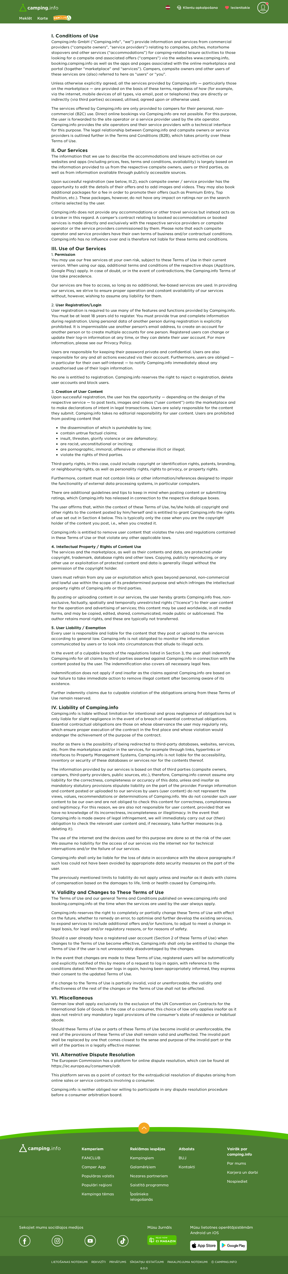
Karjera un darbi (242, 1172)
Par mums (236, 1163)
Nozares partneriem (149, 1175)
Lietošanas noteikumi (69, 1262)
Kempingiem (142, 1157)
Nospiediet (237, 1181)
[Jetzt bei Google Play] (233, 1246)
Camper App (94, 1166)
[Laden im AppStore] (203, 1246)
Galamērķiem (143, 1166)
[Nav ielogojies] (263, 8)
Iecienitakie (240, 7)
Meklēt (25, 18)
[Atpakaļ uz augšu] (144, 1128)
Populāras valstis (98, 1175)
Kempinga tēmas (98, 1194)
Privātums (117, 1262)
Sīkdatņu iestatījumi (147, 1262)
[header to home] (38, 7)
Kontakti (187, 1166)
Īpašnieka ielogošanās (141, 1196)
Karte (42, 18)
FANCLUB (91, 1157)
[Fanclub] (62, 18)
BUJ (182, 1157)
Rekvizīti (98, 1262)
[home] (40, 1147)
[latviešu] (167, 7)
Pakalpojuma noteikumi (187, 1262)
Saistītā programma (149, 1184)
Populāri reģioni (97, 1184)
